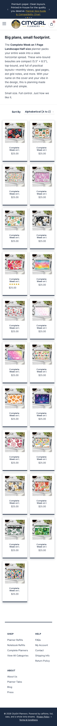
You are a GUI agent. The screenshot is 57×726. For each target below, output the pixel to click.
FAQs (38, 639)
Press (10, 692)
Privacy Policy (43, 716)
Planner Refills (15, 639)
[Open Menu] (4, 24)
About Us (12, 676)
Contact (39, 650)
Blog (9, 687)
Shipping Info (42, 655)
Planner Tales (14, 681)
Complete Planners (17, 650)
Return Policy (42, 660)
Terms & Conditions (28, 720)
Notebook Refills (16, 645)
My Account (41, 645)
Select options (15, 155)
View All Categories (17, 655)
